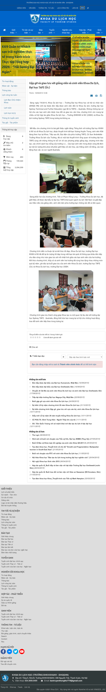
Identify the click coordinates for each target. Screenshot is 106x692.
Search (4, 636)
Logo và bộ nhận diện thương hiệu (14, 503)
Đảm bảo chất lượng (8, 552)
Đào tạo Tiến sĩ (7, 544)
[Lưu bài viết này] (101, 95)
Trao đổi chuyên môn (8, 664)
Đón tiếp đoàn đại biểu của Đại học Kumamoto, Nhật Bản (55, 383)
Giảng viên (21, 8)
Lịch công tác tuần (9, 95)
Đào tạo (40, 31)
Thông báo (6, 90)
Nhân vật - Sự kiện (9, 85)
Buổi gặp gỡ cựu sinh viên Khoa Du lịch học (50, 401)
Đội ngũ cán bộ (6, 661)
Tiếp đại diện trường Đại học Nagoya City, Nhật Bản (53, 397)
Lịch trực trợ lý (10, 113)
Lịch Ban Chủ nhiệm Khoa (12, 101)
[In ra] (96, 95)
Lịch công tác (63, 8)
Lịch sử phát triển (7, 492)
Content (4, 639)
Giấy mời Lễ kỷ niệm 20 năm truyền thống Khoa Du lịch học (56, 415)
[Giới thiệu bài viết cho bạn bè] (91, 95)
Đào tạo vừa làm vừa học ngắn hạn (14, 550)
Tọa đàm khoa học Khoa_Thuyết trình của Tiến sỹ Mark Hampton (58, 478)
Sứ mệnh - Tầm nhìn (9, 494)
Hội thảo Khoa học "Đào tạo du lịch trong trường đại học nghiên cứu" (60, 457)
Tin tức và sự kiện (27, 31)
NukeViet (82, 689)
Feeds (20, 687)
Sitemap (13, 687)
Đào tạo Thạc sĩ (7, 541)
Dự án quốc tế (6, 600)
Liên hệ (75, 8)
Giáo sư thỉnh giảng (8, 602)
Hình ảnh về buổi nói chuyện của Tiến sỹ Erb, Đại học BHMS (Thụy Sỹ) (60, 439)
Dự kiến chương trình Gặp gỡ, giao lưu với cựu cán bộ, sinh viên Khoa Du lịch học (65, 409)
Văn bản (32, 8)
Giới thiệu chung (7, 536)
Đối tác (4, 605)
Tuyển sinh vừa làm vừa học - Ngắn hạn (16, 566)
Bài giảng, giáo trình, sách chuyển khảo (16, 633)
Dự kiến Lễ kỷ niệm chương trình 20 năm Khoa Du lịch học (56, 405)
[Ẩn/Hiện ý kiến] (63, 357)
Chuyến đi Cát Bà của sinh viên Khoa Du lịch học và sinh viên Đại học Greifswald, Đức (67, 390)
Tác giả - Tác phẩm (10, 122)
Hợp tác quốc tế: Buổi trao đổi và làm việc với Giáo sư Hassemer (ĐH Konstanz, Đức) (66, 472)
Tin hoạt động (7, 81)
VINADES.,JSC (99, 689)
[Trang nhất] (4, 30)
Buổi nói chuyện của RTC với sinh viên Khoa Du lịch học (55, 453)
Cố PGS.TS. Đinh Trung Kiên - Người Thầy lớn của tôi (53, 419)
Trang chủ (4, 687)
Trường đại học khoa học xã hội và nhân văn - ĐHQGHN (49, 2)
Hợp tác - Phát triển (85, 31)
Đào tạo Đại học (7, 539)
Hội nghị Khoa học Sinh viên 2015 (45, 461)
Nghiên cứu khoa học (67, 31)
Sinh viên (98, 31)
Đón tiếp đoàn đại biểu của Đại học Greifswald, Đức (53, 386)
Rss (2, 641)
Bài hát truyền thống (8, 505)
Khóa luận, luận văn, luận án (12, 628)
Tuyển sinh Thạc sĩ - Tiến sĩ (11, 564)
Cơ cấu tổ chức (7, 497)
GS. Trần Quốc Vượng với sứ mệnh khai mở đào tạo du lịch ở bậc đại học (62, 423)
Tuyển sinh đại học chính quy (12, 561)
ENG (82, 8)
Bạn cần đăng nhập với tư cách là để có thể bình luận (64, 364)
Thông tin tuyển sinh (10, 118)
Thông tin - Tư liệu (46, 8)
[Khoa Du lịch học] (53, 18)
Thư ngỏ (35, 435)
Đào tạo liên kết (7, 547)
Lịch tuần (8, 107)
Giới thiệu (12, 31)
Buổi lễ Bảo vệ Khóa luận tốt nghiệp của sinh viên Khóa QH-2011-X (59, 443)
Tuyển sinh (51, 31)
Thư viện (4, 631)
